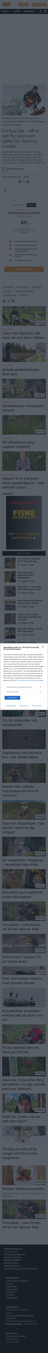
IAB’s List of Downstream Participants (27, 680)
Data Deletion (11, 706)
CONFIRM (12, 698)
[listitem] (24, 687)
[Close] (44, 647)
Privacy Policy (37, 706)
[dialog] (24, 676)
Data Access (24, 706)
